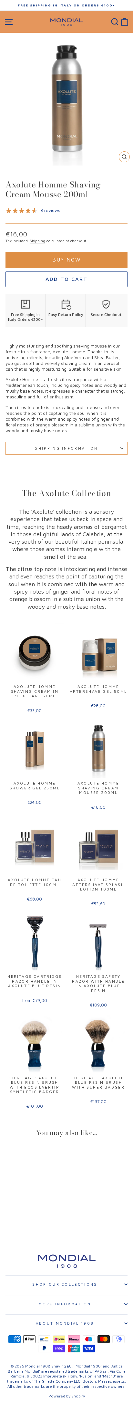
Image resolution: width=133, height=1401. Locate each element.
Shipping (37, 241)
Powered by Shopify (66, 1396)
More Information (65, 1304)
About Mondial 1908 (65, 1323)
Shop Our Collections (64, 1284)
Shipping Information (66, 448)
